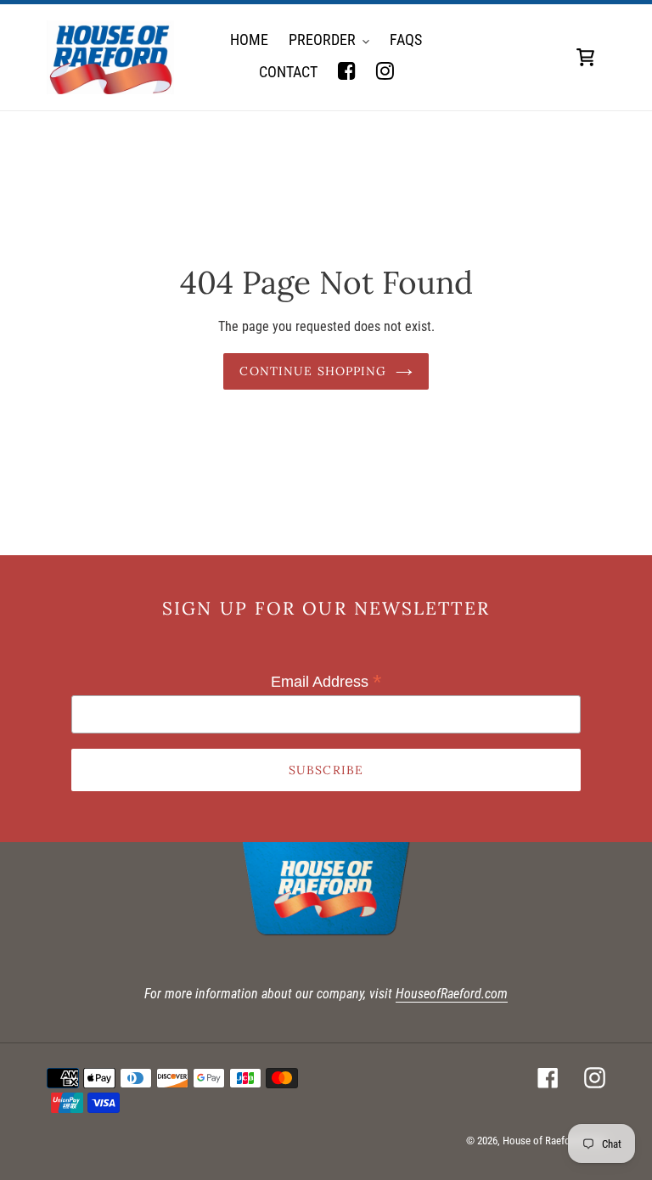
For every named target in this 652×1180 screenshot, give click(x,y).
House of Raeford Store (554, 1140)
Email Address (326, 682)
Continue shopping (312, 371)
